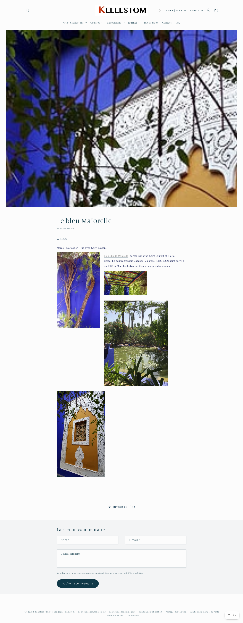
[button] (27, 10)
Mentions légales (115, 615)
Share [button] (63, 238)
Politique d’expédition (176, 612)
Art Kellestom (37, 612)
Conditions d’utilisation (150, 612)
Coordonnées (133, 615)
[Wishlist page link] (159, 10)
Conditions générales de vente (204, 612)
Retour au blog (124, 507)
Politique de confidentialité (122, 612)
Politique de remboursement (91, 612)
